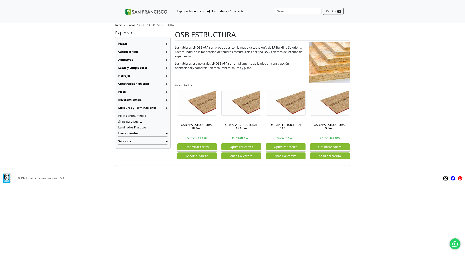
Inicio (119, 25)
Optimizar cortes (197, 147)
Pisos (122, 92)
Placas (131, 25)
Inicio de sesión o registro (229, 11)
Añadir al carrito (197, 156)
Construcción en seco (133, 84)
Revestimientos (129, 100)
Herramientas (128, 133)
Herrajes (124, 76)
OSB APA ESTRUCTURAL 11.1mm (286, 126)
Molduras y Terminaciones (137, 108)
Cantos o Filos (128, 52)
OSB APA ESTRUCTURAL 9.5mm (330, 126)
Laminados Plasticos (132, 127)
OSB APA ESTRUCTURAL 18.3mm (197, 126)
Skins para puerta (130, 122)
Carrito (333, 11)
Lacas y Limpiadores (132, 68)
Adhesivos (125, 60)
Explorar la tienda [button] (189, 11)
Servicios (124, 141)
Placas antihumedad (132, 116)
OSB (142, 25)
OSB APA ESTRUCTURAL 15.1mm (241, 126)
